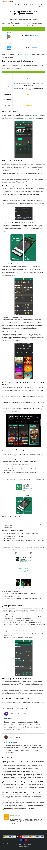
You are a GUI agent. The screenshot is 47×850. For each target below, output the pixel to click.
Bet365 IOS (34, 47)
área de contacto (26, 175)
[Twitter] (15, 823)
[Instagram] (13, 823)
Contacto (43, 843)
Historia (30, 843)
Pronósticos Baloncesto (33, 5)
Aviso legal (18, 844)
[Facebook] (11, 823)
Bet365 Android (34, 35)
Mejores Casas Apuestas (41, 5)
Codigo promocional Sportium (20, 843)
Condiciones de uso (26, 844)
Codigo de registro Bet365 (7, 843)
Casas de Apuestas (17, 5)
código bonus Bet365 (24, 54)
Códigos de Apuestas (25, 5)
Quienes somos (36, 843)
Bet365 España (11, 67)
